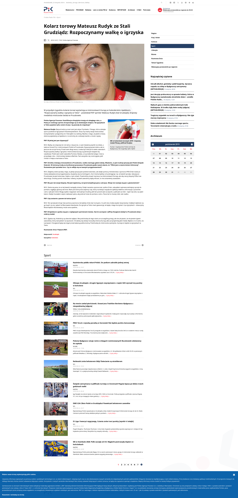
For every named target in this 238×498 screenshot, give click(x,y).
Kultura (154, 42)
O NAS (139, 10)
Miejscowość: (48, 234)
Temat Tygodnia (157, 63)
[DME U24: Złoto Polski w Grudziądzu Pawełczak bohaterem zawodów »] (56, 408)
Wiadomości (70, 10)
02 (166, 154)
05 (185, 154)
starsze (49, 245)
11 (178, 158)
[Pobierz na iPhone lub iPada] (193, 2)
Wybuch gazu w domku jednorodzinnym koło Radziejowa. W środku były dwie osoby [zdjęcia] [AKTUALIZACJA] (170, 107)
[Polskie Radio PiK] (48, 10)
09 (166, 158)
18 (178, 163)
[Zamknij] (234, 474)
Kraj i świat (155, 38)
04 (178, 154)
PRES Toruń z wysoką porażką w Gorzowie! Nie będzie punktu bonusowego (104, 323)
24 (172, 167)
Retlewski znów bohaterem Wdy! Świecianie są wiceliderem (97, 361)
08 (160, 158)
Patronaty (146, 10)
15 (160, 163)
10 (172, 158)
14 (154, 163)
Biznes (153, 54)
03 (172, 154)
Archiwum (131, 10)
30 (154, 154)
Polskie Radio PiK (49, 17)
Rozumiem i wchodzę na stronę (13, 495)
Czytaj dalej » (120, 272)
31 (172, 172)
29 (160, 172)
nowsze (138, 245)
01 (160, 154)
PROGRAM (79, 10)
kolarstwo (55, 238)
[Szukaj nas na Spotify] (185, 2)
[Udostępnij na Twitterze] (49, 40)
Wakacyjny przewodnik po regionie (164, 67)
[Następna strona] (141, 464)
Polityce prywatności (173, 481)
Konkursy (112, 10)
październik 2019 (172, 144)
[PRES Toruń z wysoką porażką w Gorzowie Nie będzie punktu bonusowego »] (56, 328)
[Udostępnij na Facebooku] (45, 40)
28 (154, 172)
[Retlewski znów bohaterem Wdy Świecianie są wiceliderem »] (56, 369)
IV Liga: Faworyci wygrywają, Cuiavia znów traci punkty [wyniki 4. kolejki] (103, 421)
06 (191, 154)
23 (166, 167)
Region (154, 33)
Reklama (88, 10)
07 (154, 158)
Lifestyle (154, 50)
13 (191, 158)
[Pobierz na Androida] (189, 2)
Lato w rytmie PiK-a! (100, 10)
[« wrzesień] (153, 144)
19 (185, 163)
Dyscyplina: (47, 238)
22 (160, 167)
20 (191, 163)
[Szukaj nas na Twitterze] (178, 2)
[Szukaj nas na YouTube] (182, 2)
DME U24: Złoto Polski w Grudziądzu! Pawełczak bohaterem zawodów (101, 403)
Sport (59, 17)
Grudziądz (56, 234)
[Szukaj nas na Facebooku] (174, 2)
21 (154, 167)
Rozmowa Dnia (157, 59)
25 (178, 167)
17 (172, 163)
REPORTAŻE (121, 10)
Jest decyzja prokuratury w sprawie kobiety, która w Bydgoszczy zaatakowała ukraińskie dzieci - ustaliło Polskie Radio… (172, 97)
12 (185, 158)
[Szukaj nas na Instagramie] (170, 2)
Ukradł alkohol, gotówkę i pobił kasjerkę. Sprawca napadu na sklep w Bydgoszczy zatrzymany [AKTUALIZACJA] (171, 86)
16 (166, 163)
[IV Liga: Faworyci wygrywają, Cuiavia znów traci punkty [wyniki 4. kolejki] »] (56, 428)
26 (185, 167)
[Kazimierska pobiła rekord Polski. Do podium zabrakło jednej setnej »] (56, 269)
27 (191, 167)
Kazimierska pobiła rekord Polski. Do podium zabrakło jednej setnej (101, 262)
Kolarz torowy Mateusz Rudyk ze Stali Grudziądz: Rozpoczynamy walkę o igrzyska (94, 29)
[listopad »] (192, 144)
